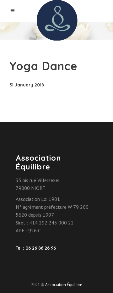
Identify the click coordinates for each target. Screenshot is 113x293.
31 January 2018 (26, 85)
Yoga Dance (43, 66)
